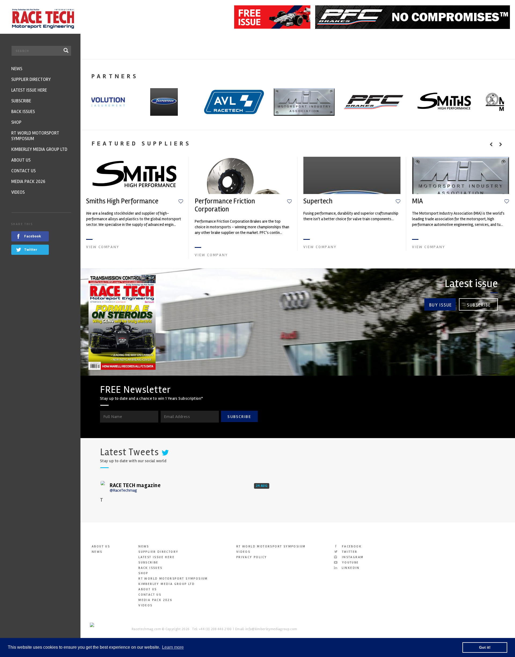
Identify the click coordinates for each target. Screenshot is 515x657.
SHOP (143, 573)
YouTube (349, 563)
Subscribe (479, 305)
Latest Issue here (156, 557)
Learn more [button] (173, 647)
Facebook (351, 546)
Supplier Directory (158, 552)
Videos (145, 605)
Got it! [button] (485, 647)
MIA (417, 201)
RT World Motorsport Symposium (173, 579)
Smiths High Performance (122, 201)
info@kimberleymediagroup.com (271, 629)
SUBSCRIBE (239, 416)
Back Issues (150, 568)
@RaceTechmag (123, 490)
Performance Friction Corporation (225, 205)
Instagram (351, 557)
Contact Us (149, 595)
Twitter (348, 552)
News (97, 552)
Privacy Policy (251, 557)
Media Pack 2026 (155, 600)
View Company (102, 247)
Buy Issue (440, 305)
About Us (101, 546)
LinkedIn (349, 568)
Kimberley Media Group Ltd (166, 584)
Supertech (318, 201)
